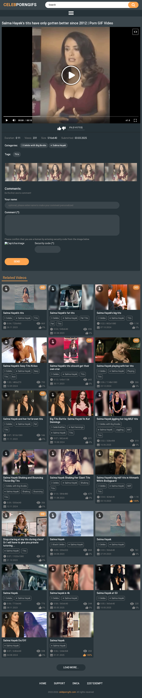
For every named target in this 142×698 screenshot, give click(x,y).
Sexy (36, 371)
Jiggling (119, 429)
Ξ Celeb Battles (58, 427)
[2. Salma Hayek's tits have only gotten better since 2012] (54, 172)
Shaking (26, 491)
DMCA (76, 683)
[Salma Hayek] (71, 523)
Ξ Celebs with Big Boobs (33, 145)
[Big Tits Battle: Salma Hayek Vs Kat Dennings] (71, 403)
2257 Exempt (95, 683)
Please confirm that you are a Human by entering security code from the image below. (47, 239)
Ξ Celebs (8, 318)
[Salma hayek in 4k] (71, 577)
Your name (11, 199)
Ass (14, 376)
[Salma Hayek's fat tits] (71, 297)
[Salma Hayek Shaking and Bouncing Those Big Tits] (24, 462)
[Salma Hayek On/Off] (24, 624)
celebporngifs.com (67, 692)
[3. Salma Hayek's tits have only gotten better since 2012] (87, 172)
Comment (10, 212)
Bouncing (38, 491)
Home (42, 683)
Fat (52, 324)
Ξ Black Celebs (58, 544)
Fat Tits (84, 318)
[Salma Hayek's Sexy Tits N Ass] (24, 350)
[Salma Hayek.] (24, 577)
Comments (13, 188)
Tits (17, 154)
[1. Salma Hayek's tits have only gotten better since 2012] (21, 172)
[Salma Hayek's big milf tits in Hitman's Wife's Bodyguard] (117, 462)
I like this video (59, 128)
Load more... (71, 667)
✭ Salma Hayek (58, 145)
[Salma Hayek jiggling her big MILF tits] (117, 403)
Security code (43, 243)
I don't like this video (64, 128)
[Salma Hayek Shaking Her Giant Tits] (71, 462)
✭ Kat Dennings (76, 427)
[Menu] (71, 13)
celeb (20, 4)
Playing (130, 371)
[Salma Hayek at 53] (117, 577)
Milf (129, 429)
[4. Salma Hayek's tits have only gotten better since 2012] (120, 172)
